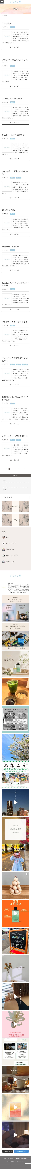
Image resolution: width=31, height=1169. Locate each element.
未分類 (25, 364)
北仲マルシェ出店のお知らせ (15, 436)
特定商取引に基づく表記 (21, 1158)
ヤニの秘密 (7, 23)
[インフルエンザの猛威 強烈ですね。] (15, 857)
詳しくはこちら (14, 47)
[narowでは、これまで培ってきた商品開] (15, 636)
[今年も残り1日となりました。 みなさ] (15, 802)
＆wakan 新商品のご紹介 (13, 135)
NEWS (18, 177)
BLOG (12, 27)
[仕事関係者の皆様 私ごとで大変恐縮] (15, 968)
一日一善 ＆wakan (10, 247)
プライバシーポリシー (9, 1158)
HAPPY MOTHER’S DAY (12, 99)
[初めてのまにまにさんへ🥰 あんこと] (15, 691)
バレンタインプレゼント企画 (14, 322)
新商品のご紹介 (9, 210)
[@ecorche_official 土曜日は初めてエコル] (15, 941)
